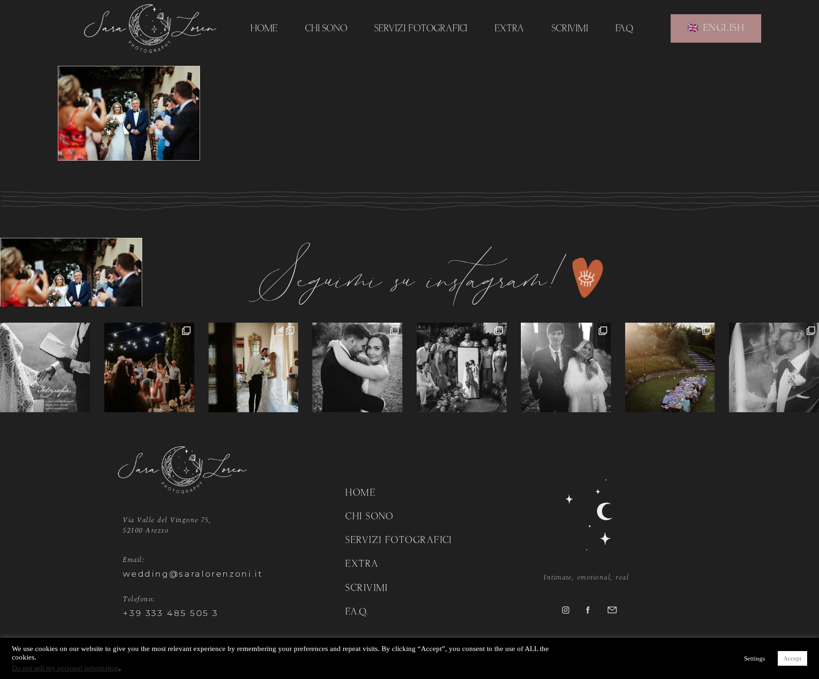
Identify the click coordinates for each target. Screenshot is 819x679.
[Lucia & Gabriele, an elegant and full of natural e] (149, 368)
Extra (510, 29)
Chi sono (326, 29)
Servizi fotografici (420, 29)
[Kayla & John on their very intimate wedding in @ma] (670, 368)
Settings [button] (754, 658)
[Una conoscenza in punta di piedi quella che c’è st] (357, 368)
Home (264, 29)
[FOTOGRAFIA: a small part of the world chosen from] (45, 368)
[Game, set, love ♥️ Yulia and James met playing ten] (254, 368)
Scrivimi (570, 29)
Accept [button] (792, 658)
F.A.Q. (625, 29)
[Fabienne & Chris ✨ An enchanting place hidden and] (774, 368)
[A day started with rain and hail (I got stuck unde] (462, 368)
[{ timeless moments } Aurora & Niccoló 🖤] (566, 368)
